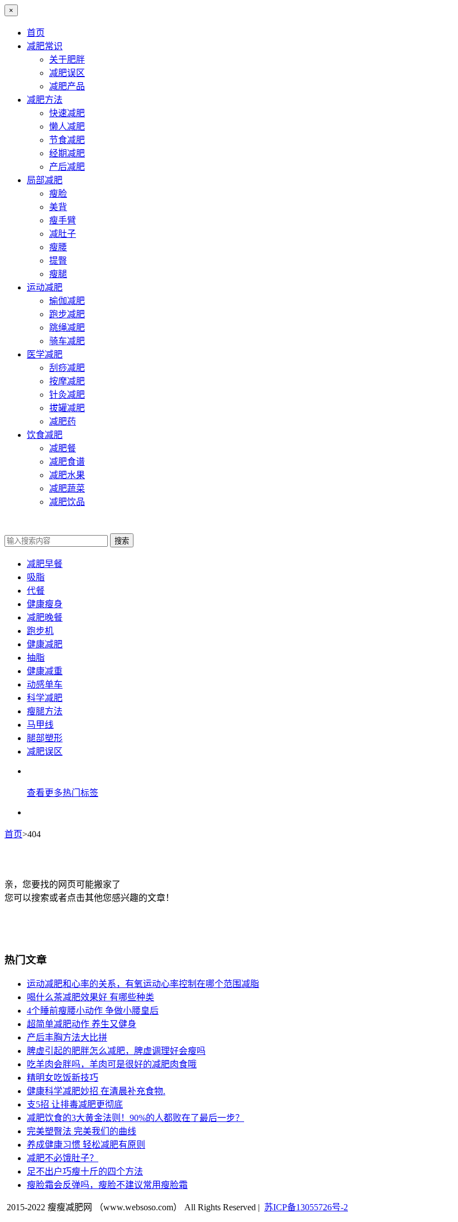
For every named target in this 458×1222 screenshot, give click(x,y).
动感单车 (45, 684)
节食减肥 (67, 140)
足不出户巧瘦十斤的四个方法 (85, 1171)
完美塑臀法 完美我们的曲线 (81, 1131)
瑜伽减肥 (67, 301)
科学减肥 (45, 698)
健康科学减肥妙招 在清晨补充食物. (96, 1091)
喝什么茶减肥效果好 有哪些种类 (90, 997)
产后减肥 (67, 166)
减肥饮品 (67, 502)
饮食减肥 (45, 435)
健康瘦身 (45, 604)
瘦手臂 (62, 220)
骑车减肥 (67, 341)
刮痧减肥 (67, 368)
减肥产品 (67, 86)
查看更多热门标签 (62, 793)
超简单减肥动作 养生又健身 (81, 1024)
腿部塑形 (45, 738)
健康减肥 (45, 644)
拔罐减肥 (67, 408)
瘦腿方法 (45, 711)
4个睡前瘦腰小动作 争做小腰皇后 (93, 1010)
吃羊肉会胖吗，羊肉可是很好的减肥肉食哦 (112, 1064)
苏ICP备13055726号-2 (306, 1207)
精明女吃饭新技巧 (62, 1077)
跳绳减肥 (67, 327)
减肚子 (62, 233)
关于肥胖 (67, 59)
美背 (58, 207)
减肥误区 (67, 73)
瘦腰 (58, 247)
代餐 (36, 590)
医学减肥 (45, 354)
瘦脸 (58, 193)
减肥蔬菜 (67, 488)
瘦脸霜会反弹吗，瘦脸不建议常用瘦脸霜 (107, 1185)
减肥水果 (67, 475)
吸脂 (36, 577)
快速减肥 (67, 113)
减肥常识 (45, 46)
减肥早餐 (45, 564)
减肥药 (62, 421)
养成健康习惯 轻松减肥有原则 (86, 1144)
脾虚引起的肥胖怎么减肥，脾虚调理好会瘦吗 (116, 1051)
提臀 (58, 260)
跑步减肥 (67, 314)
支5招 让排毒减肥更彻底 (75, 1104)
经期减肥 (67, 153)
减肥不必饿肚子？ (62, 1158)
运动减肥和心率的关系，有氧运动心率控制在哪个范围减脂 (143, 984)
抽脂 (36, 657)
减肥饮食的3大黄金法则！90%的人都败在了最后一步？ (135, 1118)
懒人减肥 (67, 126)
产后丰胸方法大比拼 (67, 1037)
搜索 (122, 541)
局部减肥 (45, 180)
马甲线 (40, 724)
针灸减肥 (67, 394)
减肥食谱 (67, 461)
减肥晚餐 (45, 617)
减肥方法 (45, 99)
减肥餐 (62, 448)
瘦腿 (58, 274)
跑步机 (40, 631)
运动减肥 (45, 287)
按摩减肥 (67, 381)
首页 (36, 32)
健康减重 (45, 671)
